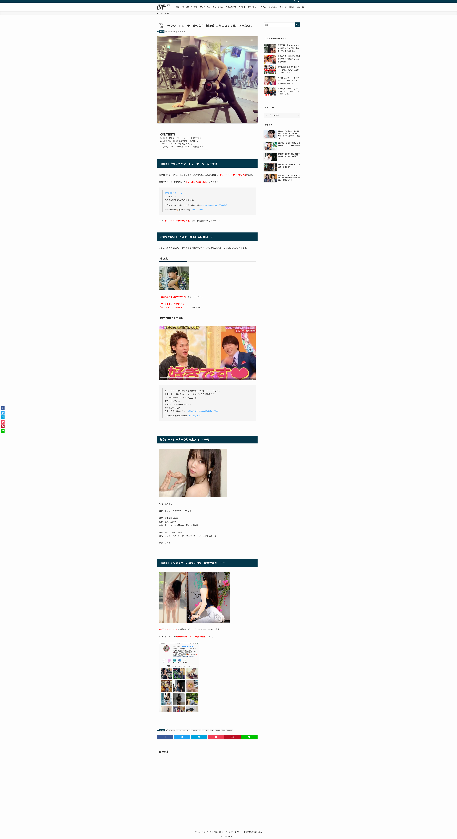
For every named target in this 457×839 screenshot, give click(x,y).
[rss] (295, 1)
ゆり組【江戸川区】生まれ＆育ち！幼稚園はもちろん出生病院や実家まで (288, 80)
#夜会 (167, 193)
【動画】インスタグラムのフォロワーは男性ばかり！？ (184, 146)
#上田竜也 (215, 411)
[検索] (298, 1)
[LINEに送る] (249, 737)
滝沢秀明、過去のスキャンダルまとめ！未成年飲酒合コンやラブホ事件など (288, 48)
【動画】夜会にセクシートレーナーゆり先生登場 (181, 138)
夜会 (223, 730)
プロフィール (196, 730)
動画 (211, 730)
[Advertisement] (207, 787)
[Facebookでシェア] (165, 737)
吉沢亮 (217, 730)
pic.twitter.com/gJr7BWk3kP (214, 205)
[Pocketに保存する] (216, 737)
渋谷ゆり (230, 730)
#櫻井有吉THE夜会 (196, 411)
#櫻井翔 (207, 411)
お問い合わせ (218, 832)
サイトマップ (206, 832)
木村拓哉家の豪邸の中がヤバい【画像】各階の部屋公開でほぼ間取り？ (288, 70)
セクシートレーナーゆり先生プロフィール (179, 143)
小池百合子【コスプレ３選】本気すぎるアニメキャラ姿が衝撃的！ (289, 59)
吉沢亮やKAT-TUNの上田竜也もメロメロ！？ (180, 140)
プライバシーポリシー (233, 832)
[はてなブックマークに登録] (199, 737)
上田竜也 (205, 730)
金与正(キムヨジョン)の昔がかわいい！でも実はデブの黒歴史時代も (288, 91)
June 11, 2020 (196, 209)
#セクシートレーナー (179, 193)
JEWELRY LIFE (163, 7)
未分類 (162, 31)
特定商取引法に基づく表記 (252, 832)
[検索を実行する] (297, 24)
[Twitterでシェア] (182, 737)
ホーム (197, 832)
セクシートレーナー (183, 730)
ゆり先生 (172, 730)
